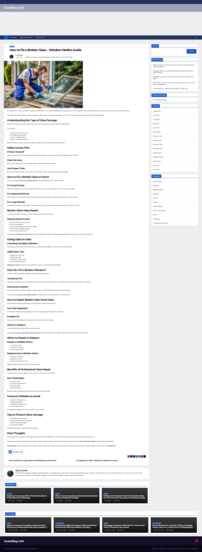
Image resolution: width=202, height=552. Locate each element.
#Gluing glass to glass (48, 57)
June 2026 (156, 119)
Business (13, 37)
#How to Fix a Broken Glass (64, 57)
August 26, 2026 (13, 530)
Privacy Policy (155, 548)
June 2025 (156, 169)
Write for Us (40, 37)
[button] (193, 37)
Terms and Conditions (172, 548)
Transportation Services (160, 223)
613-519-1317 (112, 446)
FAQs (188, 548)
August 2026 (157, 111)
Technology (156, 219)
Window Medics (12, 446)
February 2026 (157, 136)
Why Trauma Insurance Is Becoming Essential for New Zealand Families (76, 497)
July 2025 (156, 165)
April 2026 (156, 128)
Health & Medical (26, 37)
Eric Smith (20, 55)
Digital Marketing (158, 190)
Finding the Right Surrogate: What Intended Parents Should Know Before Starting (75, 526)
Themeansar (33, 548)
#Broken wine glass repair (33, 57)
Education (156, 194)
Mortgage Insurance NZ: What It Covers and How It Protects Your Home (124, 526)
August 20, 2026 (61, 530)
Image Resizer (194, 548)
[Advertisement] (101, 24)
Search (155, 46)
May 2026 (156, 123)
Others (155, 215)
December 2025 (158, 144)
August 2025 (157, 161)
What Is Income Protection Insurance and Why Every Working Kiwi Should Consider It (27, 526)
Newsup (27, 548)
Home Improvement (159, 210)
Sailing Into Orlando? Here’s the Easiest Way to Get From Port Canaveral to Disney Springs (124, 497)
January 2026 (157, 140)
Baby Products (157, 181)
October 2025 (157, 153)
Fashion (155, 198)
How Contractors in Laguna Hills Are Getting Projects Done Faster (32, 460)
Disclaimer (162, 548)
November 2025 (158, 149)
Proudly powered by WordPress (12, 548)
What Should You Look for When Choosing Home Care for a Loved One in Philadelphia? (172, 526)
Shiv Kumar (169, 530)
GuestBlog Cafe (14, 7)
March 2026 (156, 132)
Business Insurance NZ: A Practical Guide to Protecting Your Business (27, 497)
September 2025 (158, 157)
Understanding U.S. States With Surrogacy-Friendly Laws (170, 88)
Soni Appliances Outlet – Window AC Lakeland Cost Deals (97, 460)
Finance (155, 202)
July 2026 (156, 115)
